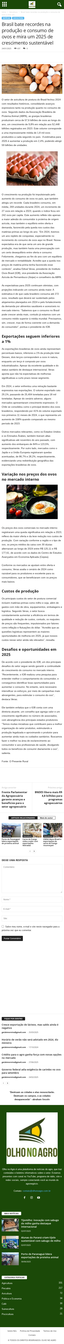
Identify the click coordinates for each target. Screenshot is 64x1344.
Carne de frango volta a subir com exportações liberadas (30, 842)
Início (4, 12)
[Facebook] (5, 57)
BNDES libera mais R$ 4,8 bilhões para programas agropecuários (48, 797)
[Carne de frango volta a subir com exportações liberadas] (32, 830)
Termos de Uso (49, 1331)
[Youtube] (39, 1198)
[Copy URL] (36, 57)
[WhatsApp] (20, 57)
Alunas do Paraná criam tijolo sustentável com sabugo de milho (41, 1239)
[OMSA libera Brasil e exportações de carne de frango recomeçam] (52, 830)
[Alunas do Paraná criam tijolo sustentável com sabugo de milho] (10, 1242)
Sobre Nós (12, 1331)
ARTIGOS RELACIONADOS (23, 818)
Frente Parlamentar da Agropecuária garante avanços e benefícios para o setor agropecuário (14, 799)
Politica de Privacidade (30, 1331)
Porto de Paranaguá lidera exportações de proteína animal (11, 841)
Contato (32, 1335)
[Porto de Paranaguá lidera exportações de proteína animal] (11, 830)
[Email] (28, 57)
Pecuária (6, 1288)
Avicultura (13, 12)
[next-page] (34, 851)
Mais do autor (46, 818)
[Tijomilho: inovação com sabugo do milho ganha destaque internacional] (10, 1224)
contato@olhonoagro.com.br (37, 1191)
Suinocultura (8, 1309)
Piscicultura (7, 1314)
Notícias (6, 18)
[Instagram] (32, 1198)
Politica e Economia (12, 1298)
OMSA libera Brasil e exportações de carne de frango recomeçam (52, 842)
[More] (47, 777)
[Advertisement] (32, 979)
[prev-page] (30, 851)
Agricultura (7, 1283)
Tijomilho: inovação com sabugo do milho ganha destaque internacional (40, 1223)
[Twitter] (13, 57)
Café (4, 1304)
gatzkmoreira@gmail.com (14, 1032)
